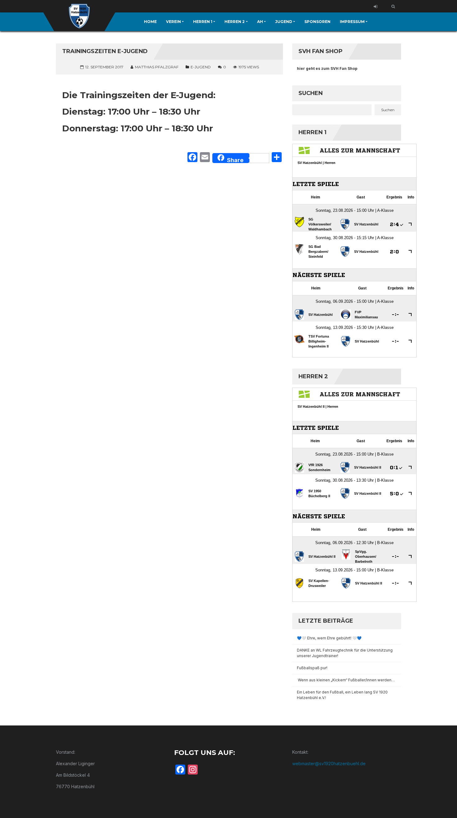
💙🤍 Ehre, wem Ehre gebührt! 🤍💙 (329, 638)
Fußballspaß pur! (312, 668)
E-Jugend (201, 67)
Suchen (310, 93)
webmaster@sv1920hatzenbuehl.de (329, 763)
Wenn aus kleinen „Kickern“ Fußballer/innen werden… (346, 680)
